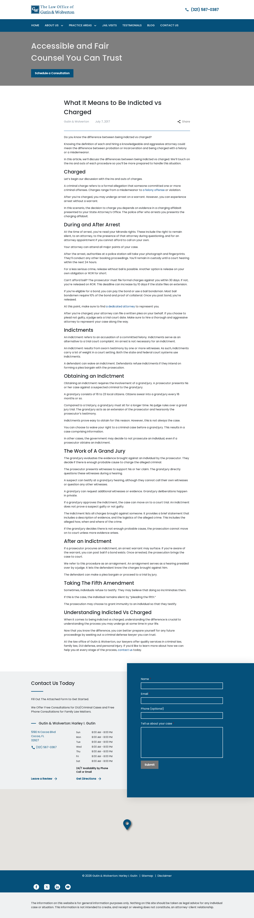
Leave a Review (41, 779)
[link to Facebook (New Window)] (36, 887)
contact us (125, 650)
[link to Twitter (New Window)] (47, 887)
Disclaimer (164, 876)
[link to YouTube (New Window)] (68, 887)
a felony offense (154, 190)
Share (186, 122)
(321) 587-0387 (46, 747)
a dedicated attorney (120, 306)
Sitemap (147, 876)
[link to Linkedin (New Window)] (57, 887)
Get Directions (86, 779)
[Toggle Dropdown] (62, 25)
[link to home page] (52, 9)
